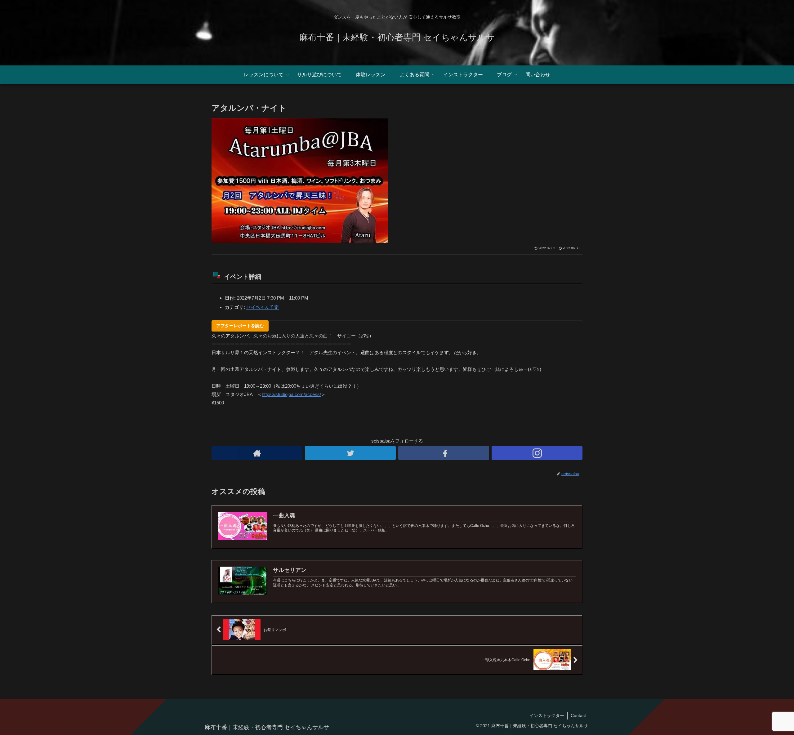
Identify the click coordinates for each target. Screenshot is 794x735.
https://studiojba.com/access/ (291, 394)
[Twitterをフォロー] (350, 453)
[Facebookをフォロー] (443, 453)
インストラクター (546, 715)
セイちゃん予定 (262, 307)
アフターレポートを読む (240, 325)
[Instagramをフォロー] (537, 453)
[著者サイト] (257, 453)
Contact (578, 715)
